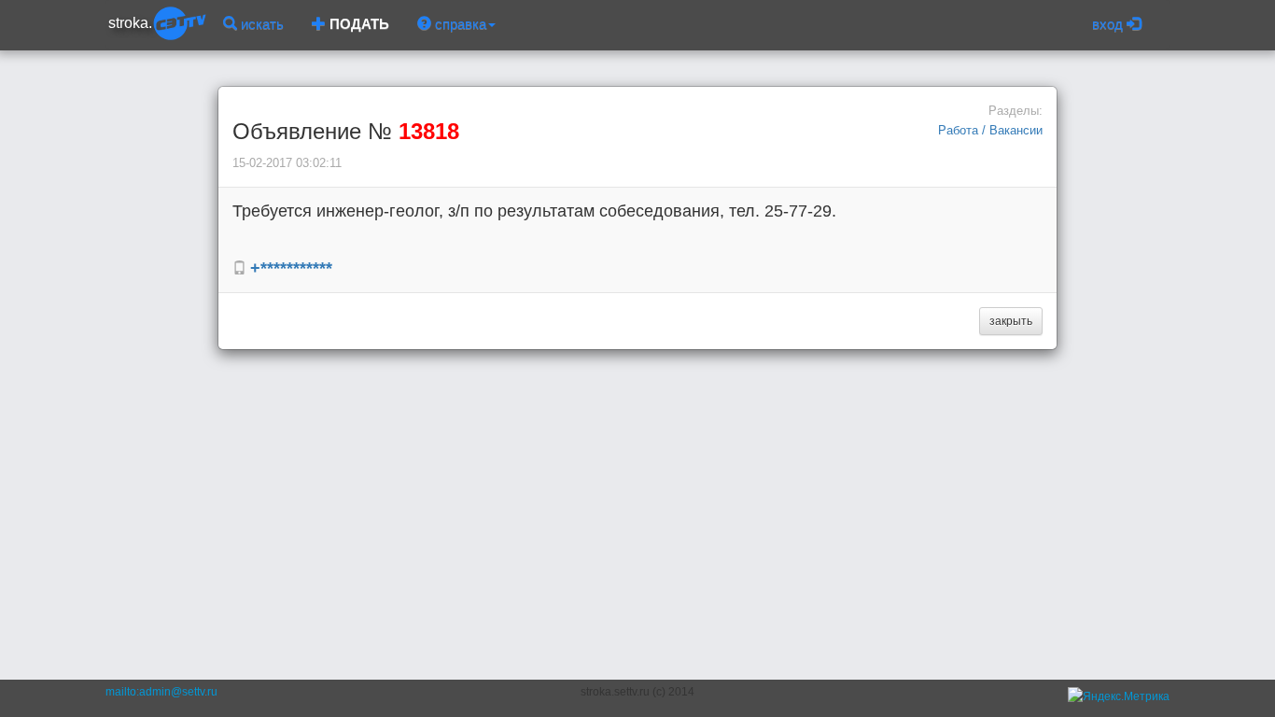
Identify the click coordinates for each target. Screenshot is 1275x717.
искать (260, 24)
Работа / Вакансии (990, 130)
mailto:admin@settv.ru (161, 691)
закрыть (1010, 321)
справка (458, 24)
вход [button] (1109, 24)
